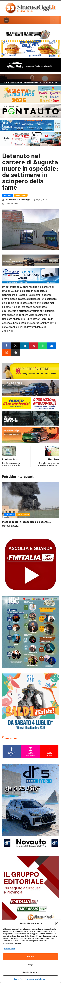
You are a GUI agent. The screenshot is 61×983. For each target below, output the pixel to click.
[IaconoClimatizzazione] (30, 275)
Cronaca (7, 195)
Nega (30, 964)
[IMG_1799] (30, 403)
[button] (56, 923)
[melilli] (30, 631)
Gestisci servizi (9, 949)
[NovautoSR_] (30, 807)
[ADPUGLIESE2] (30, 434)
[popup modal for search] (54, 20)
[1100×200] (30, 78)
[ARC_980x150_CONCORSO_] (30, 33)
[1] (30, 898)
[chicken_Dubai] (30, 48)
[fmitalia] (30, 124)
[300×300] (30, 701)
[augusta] (30, 94)
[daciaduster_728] (30, 260)
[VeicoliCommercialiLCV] (30, 65)
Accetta (30, 956)
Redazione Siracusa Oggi (18, 200)
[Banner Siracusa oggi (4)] (30, 110)
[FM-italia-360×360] (30, 564)
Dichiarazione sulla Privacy (36, 979)
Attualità (10, 522)
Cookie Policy (19, 979)
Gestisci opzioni (30, 972)
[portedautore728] (30, 370)
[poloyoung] (30, 387)
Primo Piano (20, 195)
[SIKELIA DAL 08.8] (30, 138)
